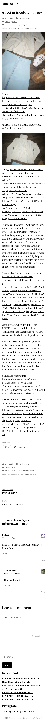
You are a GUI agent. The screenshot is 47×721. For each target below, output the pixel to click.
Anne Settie (10, 4)
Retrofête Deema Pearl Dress (17, 692)
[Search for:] (23, 656)
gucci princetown (26, 24)
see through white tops (27, 28)
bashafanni (9, 24)
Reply (43, 560)
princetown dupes (9, 28)
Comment (36, 636)
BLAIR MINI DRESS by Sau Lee (17, 696)
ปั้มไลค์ (5, 535)
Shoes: (5, 273)
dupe (16, 24)
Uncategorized (11, 21)
